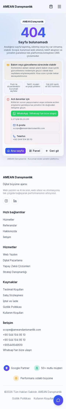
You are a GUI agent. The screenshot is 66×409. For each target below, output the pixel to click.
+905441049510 (13, 344)
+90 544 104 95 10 (14, 334)
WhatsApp (36, 113)
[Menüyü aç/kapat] (59, 6)
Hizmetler (8, 219)
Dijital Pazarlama (12, 260)
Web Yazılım (10, 254)
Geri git (54, 150)
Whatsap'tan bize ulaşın (17, 350)
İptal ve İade (10, 301)
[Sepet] (51, 6)
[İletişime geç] (58, 400)
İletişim (7, 237)
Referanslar (10, 225)
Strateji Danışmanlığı (15, 271)
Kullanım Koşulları (13, 312)
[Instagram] (6, 201)
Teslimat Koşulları (13, 289)
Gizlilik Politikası (12, 306)
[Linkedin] (15, 201)
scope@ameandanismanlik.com (22, 329)
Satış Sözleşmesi (13, 295)
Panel (36, 150)
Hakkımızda (10, 231)
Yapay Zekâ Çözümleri (16, 266)
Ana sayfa (17, 150)
